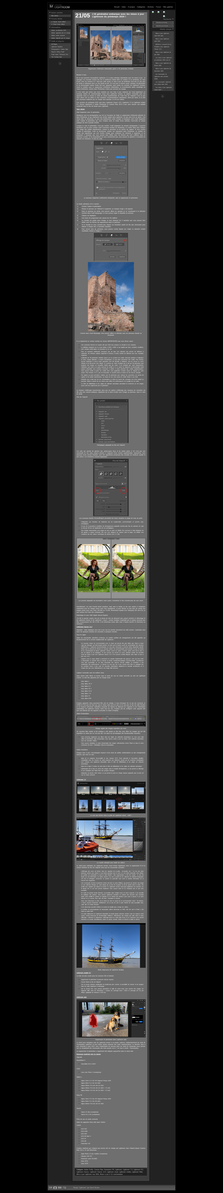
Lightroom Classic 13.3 (98, 1172)
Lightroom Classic (83, 1172)
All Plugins (54, 44)
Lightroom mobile (125, 1172)
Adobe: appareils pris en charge (60, 33)
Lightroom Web (137, 1172)
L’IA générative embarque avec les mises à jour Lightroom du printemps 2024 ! (118, 15)
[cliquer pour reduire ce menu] (50, 12)
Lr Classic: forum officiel (58, 21)
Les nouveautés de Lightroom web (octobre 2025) (161, 76)
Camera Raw (98, 1169)
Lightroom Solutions (57, 46)
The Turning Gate (56, 57)
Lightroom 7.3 (127, 1169)
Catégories (141, 7)
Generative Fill (109, 1169)
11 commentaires (117, 1174)
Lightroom (118, 1169)
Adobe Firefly (88, 1169)
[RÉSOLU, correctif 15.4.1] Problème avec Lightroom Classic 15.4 (162, 47)
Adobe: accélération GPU (58, 30)
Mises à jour (104, 1174)
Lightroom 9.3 (138, 1169)
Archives (151, 7)
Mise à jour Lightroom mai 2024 (88, 1174)
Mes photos (54, 15)
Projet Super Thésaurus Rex (59, 54)
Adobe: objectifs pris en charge (60, 38)
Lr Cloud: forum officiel (58, 24)
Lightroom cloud (112, 1172)
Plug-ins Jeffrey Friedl (57, 52)
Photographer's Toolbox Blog (59, 49)
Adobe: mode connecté (58, 35)
